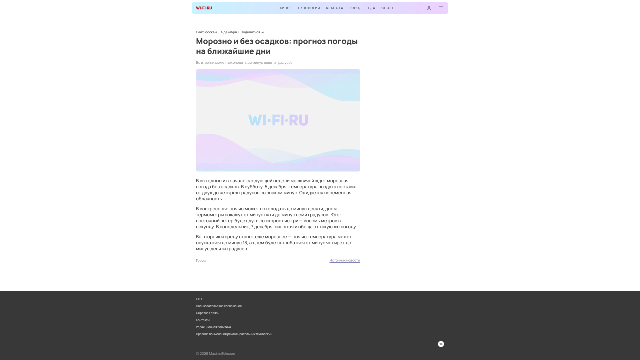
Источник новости (345, 260)
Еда (372, 8)
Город (356, 8)
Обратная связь (207, 313)
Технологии (308, 8)
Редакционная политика (213, 327)
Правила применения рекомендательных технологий (234, 334)
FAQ (199, 299)
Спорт (388, 8)
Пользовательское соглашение (219, 306)
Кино (285, 8)
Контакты (203, 320)
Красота (335, 8)
